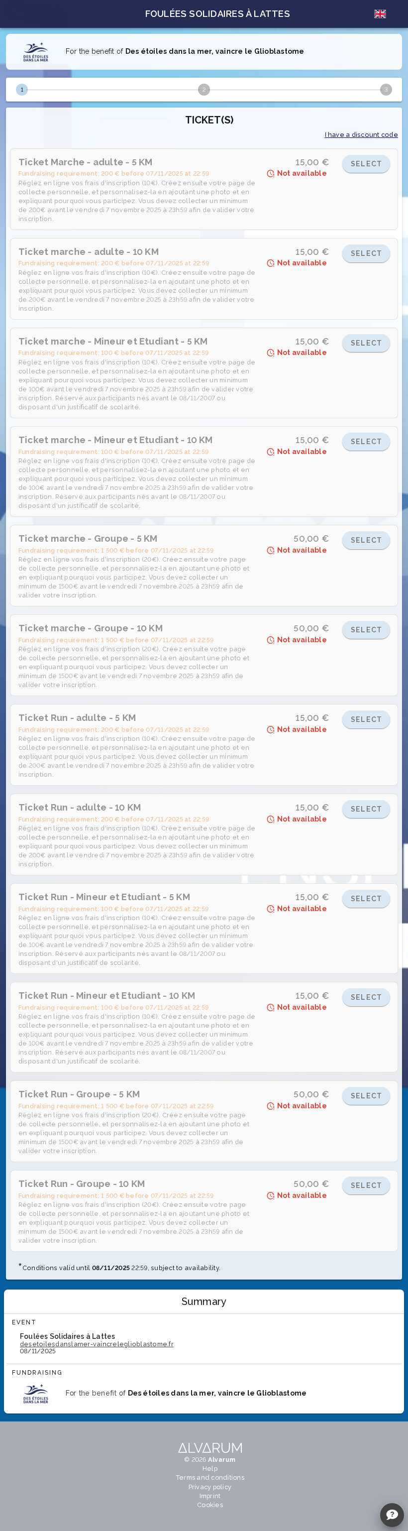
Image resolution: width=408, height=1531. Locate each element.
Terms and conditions (210, 1477)
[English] (380, 14)
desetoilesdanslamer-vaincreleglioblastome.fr (97, 1344)
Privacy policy (210, 1487)
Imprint (210, 1496)
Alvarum (222, 1459)
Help (210, 1468)
